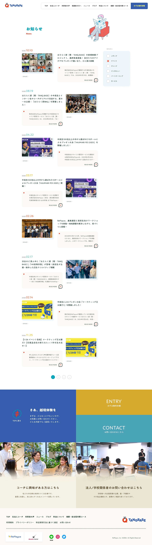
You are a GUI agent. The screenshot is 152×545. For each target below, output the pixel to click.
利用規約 (10, 522)
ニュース (87, 6)
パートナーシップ (117, 76)
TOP (46, 6)
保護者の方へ (76, 6)
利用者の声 (66, 6)
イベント (114, 61)
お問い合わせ (65, 522)
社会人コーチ (55, 6)
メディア (114, 56)
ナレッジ (114, 66)
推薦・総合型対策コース (119, 6)
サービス (114, 81)
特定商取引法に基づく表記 (47, 522)
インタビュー (115, 71)
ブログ (94, 6)
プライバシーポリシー (25, 522)
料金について (104, 6)
